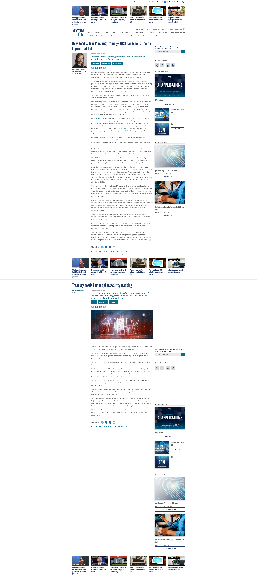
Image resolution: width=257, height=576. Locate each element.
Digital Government (178, 32)
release (146, 151)
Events (148, 29)
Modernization (140, 32)
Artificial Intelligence (95, 32)
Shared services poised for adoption (114, 426)
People (152, 32)
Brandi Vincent (79, 69)
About (163, 29)
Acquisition (163, 32)
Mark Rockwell (79, 290)
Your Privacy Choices (155, 2)
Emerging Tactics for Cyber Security (159, 36)
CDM (172, 124)
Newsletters (139, 29)
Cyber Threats (105, 36)
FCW (73, 292)
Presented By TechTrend (162, 212)
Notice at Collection (140, 2)
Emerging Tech (125, 32)
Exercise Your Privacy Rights (177, 2)
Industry (97, 36)
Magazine (156, 29)
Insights (170, 29)
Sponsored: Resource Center (139, 36)
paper (98, 118)
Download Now (168, 177)
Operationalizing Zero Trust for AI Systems (166, 170)
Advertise (178, 29)
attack (125, 128)
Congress (126, 36)
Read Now (168, 104)
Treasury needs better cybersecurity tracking (117, 251)
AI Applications (159, 100)
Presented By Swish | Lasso (163, 173)
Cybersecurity (111, 32)
